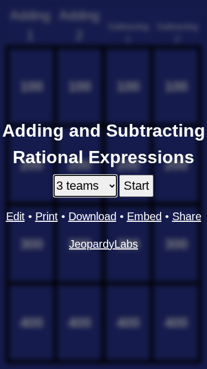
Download (92, 216)
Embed (144, 216)
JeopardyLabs (103, 244)
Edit (15, 216)
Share (186, 216)
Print (46, 216)
